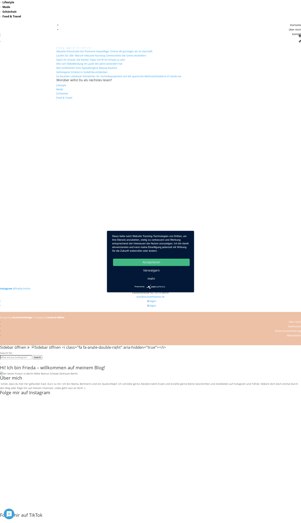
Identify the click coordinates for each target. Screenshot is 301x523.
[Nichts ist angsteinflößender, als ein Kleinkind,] (150, 168)
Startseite (295, 25)
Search (37, 357)
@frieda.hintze (15, 288)
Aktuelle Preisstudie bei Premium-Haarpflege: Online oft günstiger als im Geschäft (104, 51)
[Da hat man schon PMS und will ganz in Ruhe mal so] (30, 112)
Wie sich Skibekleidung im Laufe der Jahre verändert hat (89, 63)
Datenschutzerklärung (288, 331)
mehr (151, 278)
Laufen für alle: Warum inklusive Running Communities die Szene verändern (101, 55)
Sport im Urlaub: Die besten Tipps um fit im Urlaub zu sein (90, 59)
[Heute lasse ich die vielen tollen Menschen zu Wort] (271, 120)
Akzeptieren (151, 262)
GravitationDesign (22, 317)
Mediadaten (294, 335)
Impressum (294, 326)
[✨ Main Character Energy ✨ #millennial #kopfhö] (271, 162)
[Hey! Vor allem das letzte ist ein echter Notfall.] (90, 164)
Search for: (6, 353)
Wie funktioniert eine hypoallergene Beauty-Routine (86, 68)
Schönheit (9, 12)
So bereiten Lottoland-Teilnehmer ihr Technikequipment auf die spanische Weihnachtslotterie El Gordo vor (119, 76)
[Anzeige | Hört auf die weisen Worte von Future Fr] (211, 220)
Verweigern (151, 270)
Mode (6, 7)
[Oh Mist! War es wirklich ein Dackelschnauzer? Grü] (90, 114)
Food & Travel (11, 16)
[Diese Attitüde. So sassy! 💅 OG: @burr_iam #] (30, 162)
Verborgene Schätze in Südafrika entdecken (81, 72)
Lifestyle (8, 2)
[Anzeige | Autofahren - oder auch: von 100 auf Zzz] (150, 129)
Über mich (295, 29)
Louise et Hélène (55, 317)
